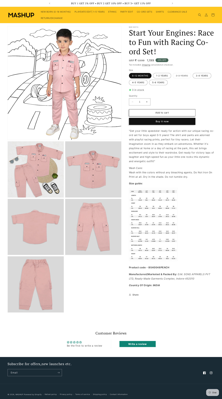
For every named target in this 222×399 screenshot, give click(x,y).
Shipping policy (100, 394)
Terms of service (82, 394)
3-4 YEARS (202, 75)
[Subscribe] (58, 372)
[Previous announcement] (49, 3)
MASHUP (19, 394)
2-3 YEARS (183, 76)
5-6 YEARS (158, 82)
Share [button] (135, 294)
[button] (199, 15)
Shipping (146, 65)
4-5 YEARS (138, 82)
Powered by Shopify (33, 394)
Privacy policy (66, 394)
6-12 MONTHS (140, 75)
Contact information (118, 394)
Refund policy (51, 394)
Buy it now (162, 121)
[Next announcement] (172, 3)
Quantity (133, 96)
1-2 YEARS (162, 75)
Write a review (137, 344)
